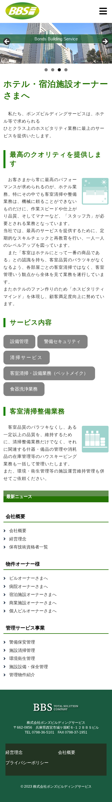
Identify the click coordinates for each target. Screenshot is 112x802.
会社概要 (17, 530)
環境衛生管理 (22, 658)
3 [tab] (59, 69)
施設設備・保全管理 (28, 666)
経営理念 (17, 538)
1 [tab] (46, 69)
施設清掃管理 (22, 650)
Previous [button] (7, 42)
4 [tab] (65, 69)
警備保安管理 (22, 642)
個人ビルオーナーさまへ (33, 610)
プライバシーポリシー (27, 762)
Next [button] (105, 42)
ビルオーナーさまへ (28, 578)
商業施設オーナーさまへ (33, 602)
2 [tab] (52, 69)
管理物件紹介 (22, 674)
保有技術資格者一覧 (28, 546)
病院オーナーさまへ (28, 586)
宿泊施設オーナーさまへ (33, 594)
